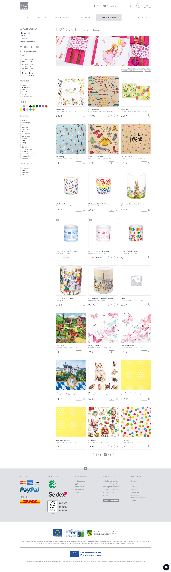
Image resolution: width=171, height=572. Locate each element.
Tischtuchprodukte (63, 17)
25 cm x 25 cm (27, 66)
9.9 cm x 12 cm (28, 75)
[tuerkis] (30, 109)
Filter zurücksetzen (28, 51)
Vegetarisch (26, 156)
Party (24, 142)
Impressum (135, 500)
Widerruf (106, 495)
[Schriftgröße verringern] (97, 6)
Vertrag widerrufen (111, 500)
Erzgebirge (26, 122)
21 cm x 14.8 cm (28, 64)
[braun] (37, 106)
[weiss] (21, 106)
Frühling (25, 168)
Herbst (24, 170)
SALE (128, 17)
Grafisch (25, 127)
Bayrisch (25, 120)
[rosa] (27, 109)
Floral (24, 125)
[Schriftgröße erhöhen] (100, 6)
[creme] (27, 106)
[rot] (46, 106)
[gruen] (33, 106)
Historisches (26, 129)
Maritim (25, 138)
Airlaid (24, 85)
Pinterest (80, 486)
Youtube (80, 489)
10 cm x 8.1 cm (28, 59)
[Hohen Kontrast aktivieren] (94, 6)
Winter (24, 174)
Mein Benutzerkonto (110, 481)
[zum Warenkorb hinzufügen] (84, 115)
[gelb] (21, 109)
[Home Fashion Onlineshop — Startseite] (24, 6)
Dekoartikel (86, 17)
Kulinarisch (26, 133)
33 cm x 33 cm (27, 68)
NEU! (26, 17)
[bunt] (24, 106)
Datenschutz (135, 492)
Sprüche (25, 147)
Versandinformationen (111, 489)
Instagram (81, 484)
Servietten (41, 17)
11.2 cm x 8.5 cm (28, 62)
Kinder (24, 131)
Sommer (25, 172)
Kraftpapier (26, 87)
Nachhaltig (26, 140)
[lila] (24, 109)
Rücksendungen (109, 492)
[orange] (33, 109)
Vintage (25, 158)
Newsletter (135, 489)
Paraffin (25, 92)
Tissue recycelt (27, 96)
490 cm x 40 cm (28, 70)
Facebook (81, 481)
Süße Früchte (27, 149)
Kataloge (134, 486)
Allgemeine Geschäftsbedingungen (139, 496)
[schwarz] (30, 106)
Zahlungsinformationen (112, 486)
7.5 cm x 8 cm (27, 73)
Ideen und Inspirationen (112, 484)
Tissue (24, 94)
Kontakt (134, 481)
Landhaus (26, 136)
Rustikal (25, 145)
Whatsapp (81, 492)
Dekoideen (142, 17)
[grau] (43, 106)
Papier (24, 89)
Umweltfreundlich (28, 153)
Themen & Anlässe (109, 17)
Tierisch (25, 151)
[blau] (40, 106)
